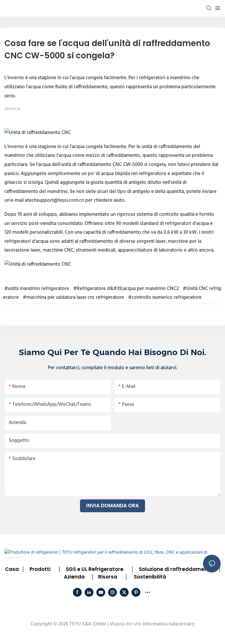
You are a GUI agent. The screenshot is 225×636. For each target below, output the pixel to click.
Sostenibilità (150, 576)
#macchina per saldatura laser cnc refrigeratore (73, 297)
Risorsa (107, 576)
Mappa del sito (126, 624)
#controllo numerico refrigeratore (165, 297)
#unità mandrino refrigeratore (36, 289)
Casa (12, 569)
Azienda (74, 576)
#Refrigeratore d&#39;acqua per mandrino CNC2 (126, 289)
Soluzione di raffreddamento (176, 569)
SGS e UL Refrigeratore (94, 569)
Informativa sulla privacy (169, 624)
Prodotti (40, 569)
